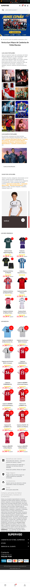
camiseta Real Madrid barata (13, 139)
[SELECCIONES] (8, 122)
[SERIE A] (21, 77)
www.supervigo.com (15, 568)
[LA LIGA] (21, 93)
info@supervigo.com (6, 554)
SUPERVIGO (4, 529)
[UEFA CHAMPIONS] (21, 109)
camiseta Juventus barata (18, 143)
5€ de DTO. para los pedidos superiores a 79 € (15, 38)
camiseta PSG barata (8, 142)
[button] (28, 25)
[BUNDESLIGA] (8, 75)
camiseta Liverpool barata (17, 140)
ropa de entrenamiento (16, 185)
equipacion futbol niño (13, 183)
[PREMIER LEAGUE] (8, 107)
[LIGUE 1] (8, 91)
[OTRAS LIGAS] (21, 125)
